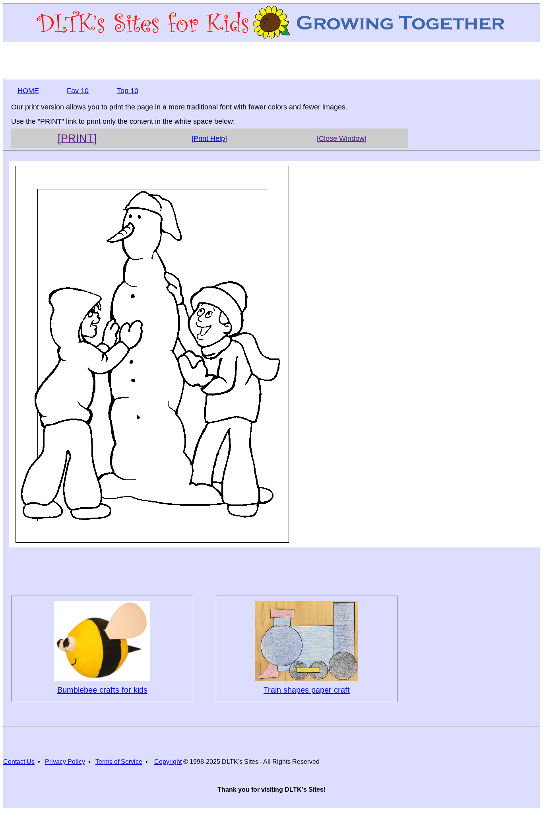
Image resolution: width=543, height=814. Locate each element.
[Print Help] (209, 138)
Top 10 (127, 91)
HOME (28, 91)
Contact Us (19, 761)
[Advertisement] (271, 60)
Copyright (168, 761)
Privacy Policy (65, 761)
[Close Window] (342, 138)
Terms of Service (118, 761)
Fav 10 (78, 91)
